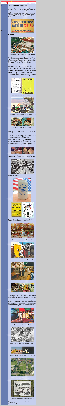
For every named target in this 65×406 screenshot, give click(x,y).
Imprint (7, 405)
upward (1, 30)
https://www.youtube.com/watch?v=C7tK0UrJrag (13, 403)
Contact (17, 1)
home (8, 1)
